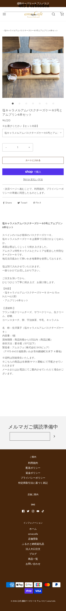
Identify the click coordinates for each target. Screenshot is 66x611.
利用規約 (33, 462)
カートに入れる (33, 160)
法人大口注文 (33, 548)
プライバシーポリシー (33, 477)
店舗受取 (33, 538)
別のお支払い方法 (33, 179)
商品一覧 (33, 558)
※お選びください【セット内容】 (20, 125)
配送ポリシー (33, 467)
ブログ (33, 553)
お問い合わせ (33, 563)
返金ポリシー (33, 472)
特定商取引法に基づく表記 (33, 482)
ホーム (33, 528)
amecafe (33, 533)
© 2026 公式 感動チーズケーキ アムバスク (28, 601)
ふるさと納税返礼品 (33, 543)
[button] (33, 67)
